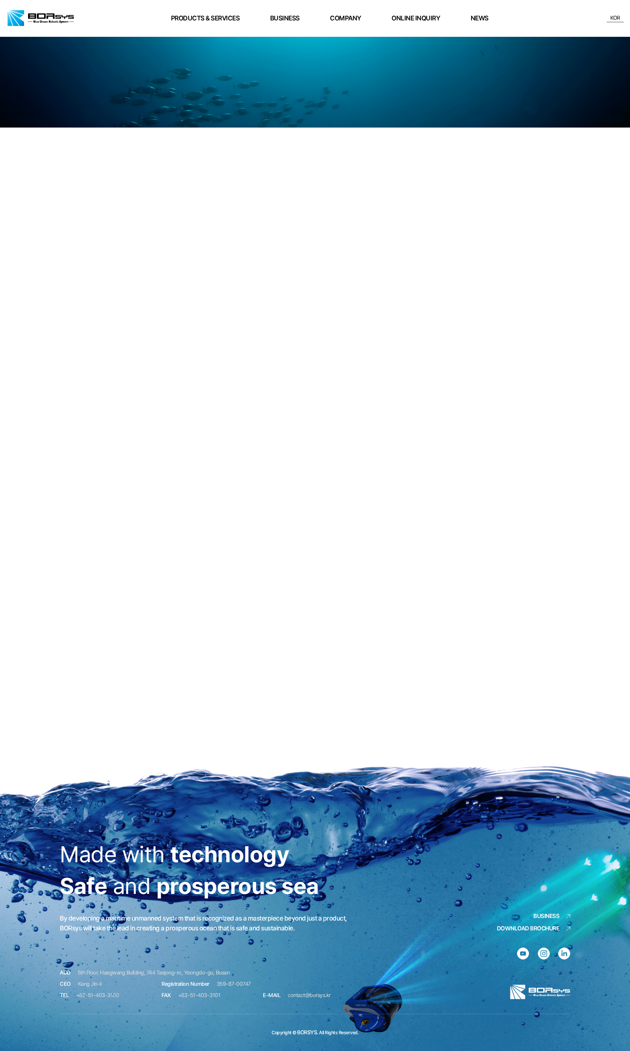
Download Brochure (528, 928)
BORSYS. (307, 1032)
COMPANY (345, 18)
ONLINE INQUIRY (416, 18)
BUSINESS (285, 18)
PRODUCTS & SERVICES (205, 18)
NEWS (480, 18)
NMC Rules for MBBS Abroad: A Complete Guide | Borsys (40, 18)
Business (546, 916)
